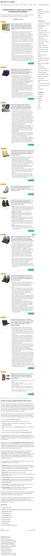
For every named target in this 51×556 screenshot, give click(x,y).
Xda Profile (40, 28)
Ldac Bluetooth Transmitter (44, 23)
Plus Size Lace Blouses (42, 68)
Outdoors (40, 100)
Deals (13, 4)
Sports (39, 102)
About (39, 15)
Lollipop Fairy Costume (43, 76)
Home (2, 4)
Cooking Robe (41, 38)
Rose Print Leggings (42, 72)
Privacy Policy (41, 13)
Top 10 (20, 4)
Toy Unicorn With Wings (43, 47)
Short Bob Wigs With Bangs (44, 58)
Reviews (5, 4)
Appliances (40, 94)
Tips (39, 104)
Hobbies (39, 98)
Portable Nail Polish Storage (44, 83)
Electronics (40, 96)
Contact (40, 17)
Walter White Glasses (42, 30)
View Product (31, 63)
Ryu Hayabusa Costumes (43, 41)
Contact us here (22, 500)
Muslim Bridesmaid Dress (43, 36)
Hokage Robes (41, 43)
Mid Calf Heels (41, 78)
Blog (10, 4)
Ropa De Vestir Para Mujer (43, 74)
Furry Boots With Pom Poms (44, 32)
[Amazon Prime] (32, 61)
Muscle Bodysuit (41, 66)
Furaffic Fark (40, 89)
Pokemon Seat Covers (42, 40)
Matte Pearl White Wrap (43, 49)
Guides (17, 4)
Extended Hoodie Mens (43, 45)
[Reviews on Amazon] (5, 32)
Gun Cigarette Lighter (42, 34)
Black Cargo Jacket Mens (43, 70)
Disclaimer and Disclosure (43, 4)
